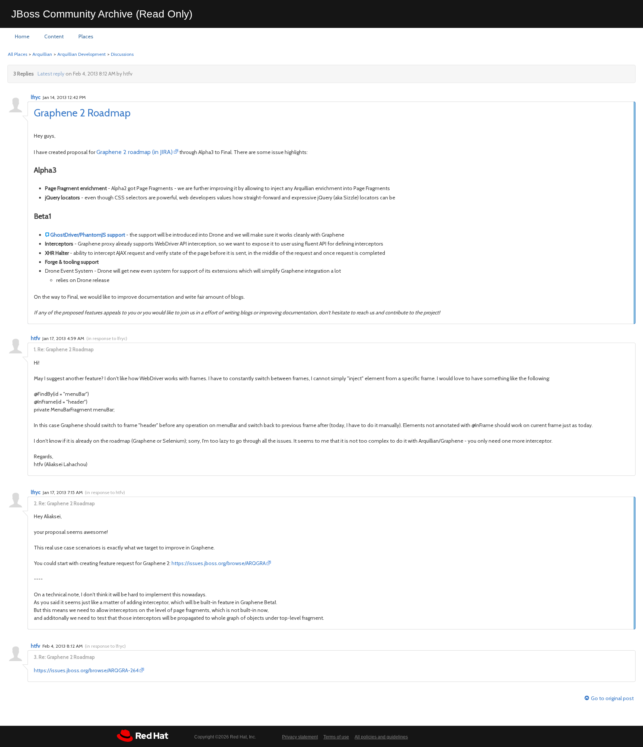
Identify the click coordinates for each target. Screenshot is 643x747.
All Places (17, 54)
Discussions (122, 54)
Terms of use (336, 737)
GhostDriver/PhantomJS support (87, 234)
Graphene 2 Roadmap (82, 112)
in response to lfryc (107, 338)
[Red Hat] (142, 736)
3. (36, 657)
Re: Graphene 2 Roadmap (66, 349)
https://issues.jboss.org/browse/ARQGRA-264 (86, 670)
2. (36, 503)
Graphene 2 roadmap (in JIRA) (134, 152)
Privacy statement (300, 737)
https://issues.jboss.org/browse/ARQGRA (219, 563)
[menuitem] (22, 37)
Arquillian (42, 54)
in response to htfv (105, 492)
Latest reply (51, 73)
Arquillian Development (81, 54)
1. (35, 349)
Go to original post (612, 698)
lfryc (36, 97)
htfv (35, 338)
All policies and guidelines (381, 737)
